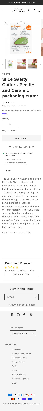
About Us (16, 370)
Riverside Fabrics (17, 403)
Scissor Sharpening (20, 379)
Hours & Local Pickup (21, 354)
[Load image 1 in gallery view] (10, 64)
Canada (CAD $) (20, 333)
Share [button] (8, 170)
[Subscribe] (35, 297)
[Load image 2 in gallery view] (21, 64)
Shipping (5, 106)
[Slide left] (2, 64)
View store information (15, 163)
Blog (14, 383)
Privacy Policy (18, 362)
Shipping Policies (19, 358)
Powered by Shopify (32, 403)
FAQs (14, 366)
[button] (3, 10)
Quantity (6, 118)
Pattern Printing (19, 374)
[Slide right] (40, 64)
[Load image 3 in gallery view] (32, 64)
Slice (6, 74)
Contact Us (17, 349)
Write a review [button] (21, 274)
